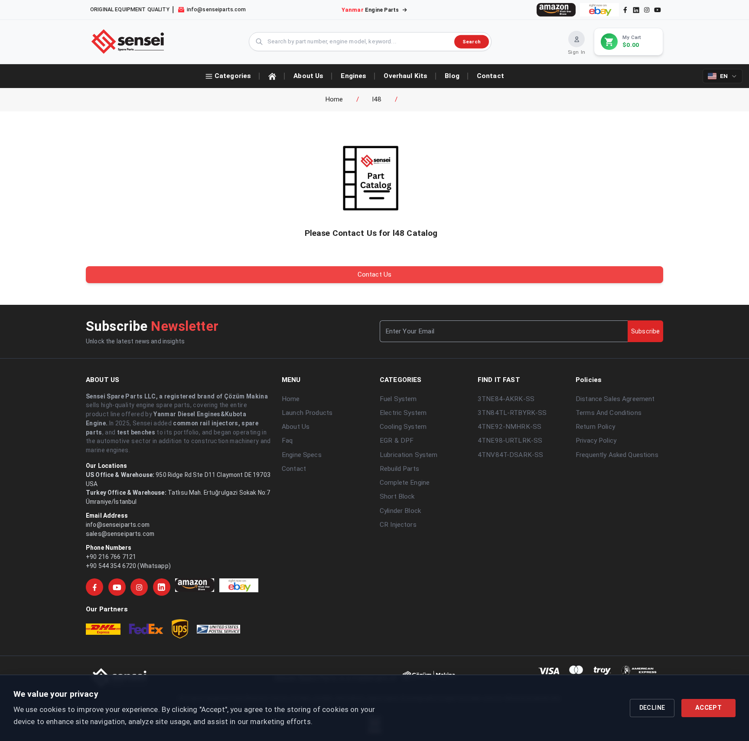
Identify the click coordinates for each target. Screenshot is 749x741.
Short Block (397, 496)
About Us (295, 427)
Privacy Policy (596, 440)
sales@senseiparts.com (120, 533)
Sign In (577, 52)
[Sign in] (576, 39)
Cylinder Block (400, 511)
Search (471, 41)
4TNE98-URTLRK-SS (510, 440)
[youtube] (657, 9)
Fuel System (398, 399)
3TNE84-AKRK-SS (506, 399)
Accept (708, 708)
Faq (287, 440)
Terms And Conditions (609, 413)
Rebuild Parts (399, 469)
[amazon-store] (556, 9)
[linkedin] (635, 9)
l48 (376, 99)
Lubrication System (409, 455)
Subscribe (645, 331)
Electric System (403, 413)
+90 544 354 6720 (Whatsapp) (128, 565)
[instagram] (647, 10)
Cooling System (403, 427)
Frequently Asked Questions (617, 455)
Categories (233, 76)
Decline (652, 708)
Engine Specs (302, 455)
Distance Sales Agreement (615, 399)
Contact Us (374, 274)
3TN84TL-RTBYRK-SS (512, 413)
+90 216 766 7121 (111, 556)
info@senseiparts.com (118, 524)
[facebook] (625, 10)
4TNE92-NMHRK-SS (509, 427)
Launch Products (307, 413)
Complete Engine (405, 482)
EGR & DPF (397, 440)
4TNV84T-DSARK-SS (510, 455)
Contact (294, 469)
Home (334, 99)
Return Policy (595, 427)
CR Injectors (398, 525)
